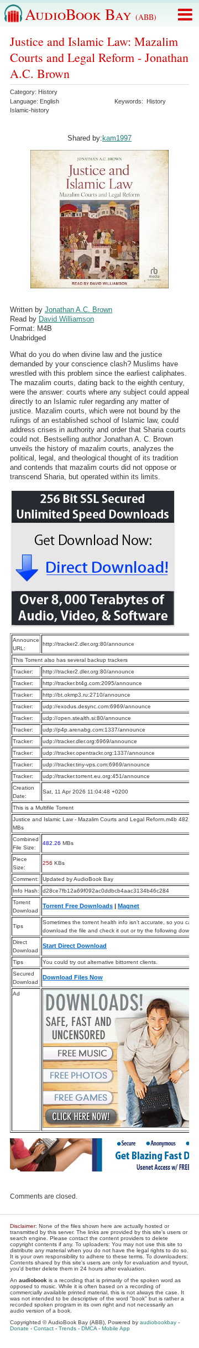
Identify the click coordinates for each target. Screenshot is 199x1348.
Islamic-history (29, 110)
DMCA (89, 1328)
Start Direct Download (75, 945)
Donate (19, 1328)
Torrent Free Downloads (78, 906)
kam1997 (117, 138)
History (47, 92)
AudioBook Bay (90, 13)
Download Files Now (73, 977)
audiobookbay (158, 1322)
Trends (67, 1328)
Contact (44, 1328)
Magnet (128, 906)
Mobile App (116, 1328)
